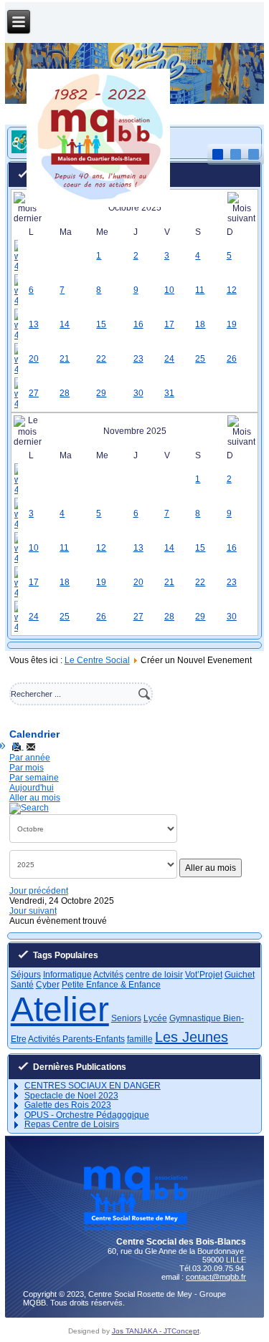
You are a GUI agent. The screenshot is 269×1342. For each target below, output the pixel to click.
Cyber (48, 985)
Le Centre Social (97, 660)
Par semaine (34, 778)
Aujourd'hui (31, 788)
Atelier (60, 1009)
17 (169, 324)
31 (169, 393)
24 (169, 359)
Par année (29, 758)
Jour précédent (38, 891)
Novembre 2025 (134, 431)
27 (34, 393)
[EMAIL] (31, 746)
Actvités (108, 975)
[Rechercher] (29, 808)
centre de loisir (154, 975)
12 (232, 290)
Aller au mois (34, 798)
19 (232, 324)
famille (140, 1039)
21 (65, 359)
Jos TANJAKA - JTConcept (155, 1331)
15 (101, 324)
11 (199, 290)
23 (138, 359)
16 (138, 324)
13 (34, 324)
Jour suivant (33, 911)
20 (34, 359)
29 (101, 393)
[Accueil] (98, 204)
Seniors (126, 1018)
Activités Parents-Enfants (76, 1039)
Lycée (155, 1018)
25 (200, 359)
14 (65, 324)
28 (65, 393)
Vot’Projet (203, 975)
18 (200, 324)
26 (232, 359)
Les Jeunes (191, 1037)
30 (138, 393)
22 (101, 359)
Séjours (26, 975)
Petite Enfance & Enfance (111, 985)
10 (169, 290)
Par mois (26, 768)
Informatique (67, 975)
